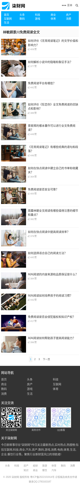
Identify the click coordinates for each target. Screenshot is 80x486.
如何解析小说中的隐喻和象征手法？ (50, 62)
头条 (22, 14)
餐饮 (44, 470)
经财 (35, 465)
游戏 (37, 18)
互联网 (8, 18)
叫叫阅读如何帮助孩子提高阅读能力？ (51, 338)
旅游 (44, 465)
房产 (68, 14)
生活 (6, 22)
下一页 (46, 359)
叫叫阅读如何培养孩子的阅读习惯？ (50, 295)
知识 (26, 470)
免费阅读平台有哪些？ (42, 83)
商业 (53, 14)
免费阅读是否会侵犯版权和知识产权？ (51, 316)
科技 (37, 14)
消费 (68, 18)
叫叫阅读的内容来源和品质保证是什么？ (53, 274)
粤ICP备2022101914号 (42, 477)
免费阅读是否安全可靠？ (43, 189)
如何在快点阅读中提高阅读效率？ (49, 231)
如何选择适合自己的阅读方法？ (47, 253)
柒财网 (15, 477)
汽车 (54, 470)
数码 (22, 18)
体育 (53, 18)
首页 (6, 14)
